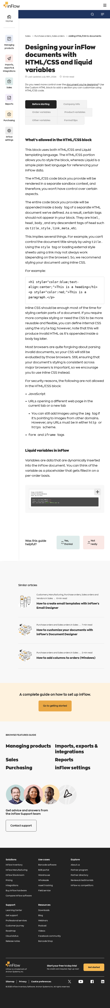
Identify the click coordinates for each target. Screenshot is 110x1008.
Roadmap (11, 931)
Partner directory (79, 875)
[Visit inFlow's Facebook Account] (92, 982)
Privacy (22, 982)
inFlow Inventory (14, 865)
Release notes (13, 941)
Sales (28, 36)
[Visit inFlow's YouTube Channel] (81, 982)
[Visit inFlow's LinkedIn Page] (102, 982)
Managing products (28, 746)
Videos (41, 931)
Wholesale (43, 880)
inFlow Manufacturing (16, 870)
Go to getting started (55, 706)
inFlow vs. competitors (82, 885)
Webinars (43, 921)
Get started (94, 967)
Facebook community (49, 936)
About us (75, 865)
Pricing (9, 880)
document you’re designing (82, 84)
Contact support (21, 825)
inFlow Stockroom (15, 875)
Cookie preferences (41, 982)
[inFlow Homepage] (11, 7)
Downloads (43, 910)
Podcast (42, 926)
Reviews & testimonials (82, 880)
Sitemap (10, 982)
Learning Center (14, 910)
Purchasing (19, 768)
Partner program (79, 870)
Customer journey (15, 926)
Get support (12, 915)
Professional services (16, 921)
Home (9, 21)
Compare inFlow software (19, 896)
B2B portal (43, 870)
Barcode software (47, 865)
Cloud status (12, 936)
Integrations (12, 885)
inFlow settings (72, 768)
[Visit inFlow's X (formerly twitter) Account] (70, 982)
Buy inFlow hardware (16, 891)
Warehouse (44, 875)
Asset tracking (45, 885)
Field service (44, 891)
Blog (40, 915)
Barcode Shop (45, 941)
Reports (64, 760)
